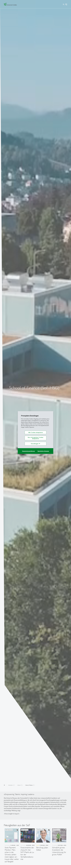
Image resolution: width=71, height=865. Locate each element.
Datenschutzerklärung (28, 451)
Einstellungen (35, 443)
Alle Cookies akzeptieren (35, 432)
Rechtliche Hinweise (43, 451)
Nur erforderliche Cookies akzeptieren (35, 438)
